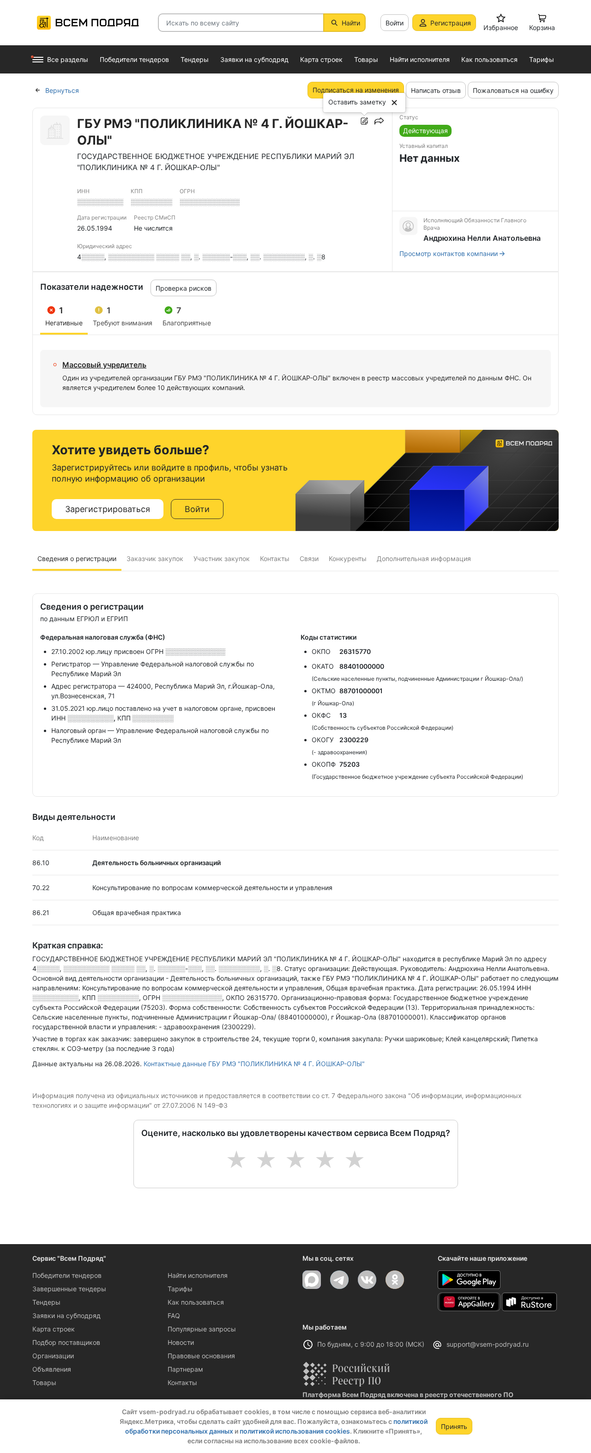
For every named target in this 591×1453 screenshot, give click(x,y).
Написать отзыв (436, 90)
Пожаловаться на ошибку (513, 90)
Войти (395, 23)
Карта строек (53, 1329)
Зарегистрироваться (107, 509)
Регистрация (450, 23)
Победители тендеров (67, 1275)
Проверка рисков (183, 288)
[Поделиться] (379, 121)
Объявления (51, 1369)
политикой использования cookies (295, 1431)
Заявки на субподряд (66, 1315)
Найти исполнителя (198, 1275)
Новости (181, 1342)
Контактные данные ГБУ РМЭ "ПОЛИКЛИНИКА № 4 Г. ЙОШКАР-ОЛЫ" (254, 1064)
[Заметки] (364, 121)
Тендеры (46, 1302)
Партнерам (185, 1369)
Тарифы (180, 1289)
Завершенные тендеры (69, 1289)
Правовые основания (201, 1356)
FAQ (174, 1315)
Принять (454, 1426)
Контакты (182, 1382)
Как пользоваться (196, 1302)
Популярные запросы (202, 1329)
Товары (44, 1382)
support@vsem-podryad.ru (487, 1344)
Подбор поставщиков (66, 1342)
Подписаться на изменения (356, 90)
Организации (53, 1356)
